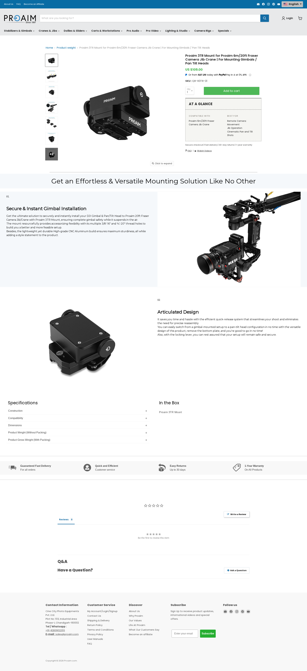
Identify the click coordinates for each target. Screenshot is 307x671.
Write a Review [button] (238, 514)
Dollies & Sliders (74, 31)
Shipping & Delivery (98, 620)
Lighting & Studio (176, 31)
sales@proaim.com (67, 634)
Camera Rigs (203, 31)
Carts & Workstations (106, 31)
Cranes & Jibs (48, 31)
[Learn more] (250, 75)
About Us (8, 4)
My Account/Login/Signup (102, 611)
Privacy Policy (95, 634)
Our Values (135, 620)
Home (49, 47)
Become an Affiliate (34, 4)
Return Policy (94, 625)
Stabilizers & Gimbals (18, 31)
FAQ (18, 4)
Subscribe (208, 633)
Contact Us (94, 615)
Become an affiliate (141, 634)
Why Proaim (136, 615)
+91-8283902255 (55, 630)
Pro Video (152, 31)
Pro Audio (133, 31)
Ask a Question (238, 570)
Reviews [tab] (64, 519)
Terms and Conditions (100, 629)
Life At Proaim (137, 625)
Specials (224, 31)
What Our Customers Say (144, 629)
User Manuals (95, 639)
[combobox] (150, 18)
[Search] (264, 18)
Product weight (66, 47)
